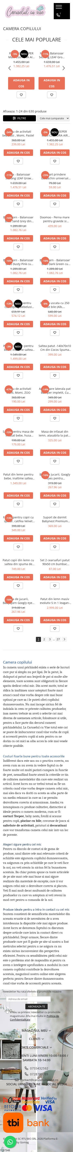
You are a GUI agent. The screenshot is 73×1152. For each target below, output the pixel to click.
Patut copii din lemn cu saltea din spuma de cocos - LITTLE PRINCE (18, 562)
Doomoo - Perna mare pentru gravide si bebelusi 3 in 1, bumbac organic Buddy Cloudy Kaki (55, 219)
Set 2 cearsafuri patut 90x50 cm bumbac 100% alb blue (55, 562)
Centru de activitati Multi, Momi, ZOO (18, 390)
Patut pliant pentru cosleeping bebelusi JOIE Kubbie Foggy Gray (18, 305)
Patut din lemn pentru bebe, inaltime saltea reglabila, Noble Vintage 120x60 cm (18, 348)
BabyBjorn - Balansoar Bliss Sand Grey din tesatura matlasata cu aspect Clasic (18, 219)
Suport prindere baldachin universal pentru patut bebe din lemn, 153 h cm (55, 176)
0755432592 (38, 1068)
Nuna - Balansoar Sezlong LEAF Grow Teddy (51, 55)
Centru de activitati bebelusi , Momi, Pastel (18, 133)
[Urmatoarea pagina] (64, 639)
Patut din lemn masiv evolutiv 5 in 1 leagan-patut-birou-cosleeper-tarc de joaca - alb (54, 601)
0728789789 (38, 1074)
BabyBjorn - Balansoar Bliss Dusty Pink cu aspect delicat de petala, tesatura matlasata (18, 262)
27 (58, 639)
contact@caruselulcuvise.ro (38, 1080)
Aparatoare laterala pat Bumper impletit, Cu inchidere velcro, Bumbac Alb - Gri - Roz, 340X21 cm (55, 390)
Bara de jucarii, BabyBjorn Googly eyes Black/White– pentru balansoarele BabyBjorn (18, 601)
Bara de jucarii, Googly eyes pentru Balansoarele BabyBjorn (55, 476)
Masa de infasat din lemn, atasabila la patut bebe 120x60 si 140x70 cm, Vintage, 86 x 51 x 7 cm (55, 433)
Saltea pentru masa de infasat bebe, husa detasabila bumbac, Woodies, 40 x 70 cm (18, 433)
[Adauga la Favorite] (21, 95)
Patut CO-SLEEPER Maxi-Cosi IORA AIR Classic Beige (21, 55)
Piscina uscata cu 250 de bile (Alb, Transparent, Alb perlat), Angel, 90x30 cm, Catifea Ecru (54, 305)
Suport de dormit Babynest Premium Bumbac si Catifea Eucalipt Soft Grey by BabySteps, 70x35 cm (55, 519)
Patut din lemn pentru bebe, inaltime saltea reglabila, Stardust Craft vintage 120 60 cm (18, 476)
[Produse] (59, 8)
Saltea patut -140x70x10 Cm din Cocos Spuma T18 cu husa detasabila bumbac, (55, 348)
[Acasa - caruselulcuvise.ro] (25, 11)
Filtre (21, 118)
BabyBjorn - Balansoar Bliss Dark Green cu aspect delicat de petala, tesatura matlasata (55, 262)
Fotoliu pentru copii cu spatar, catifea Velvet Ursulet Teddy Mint (18, 519)
